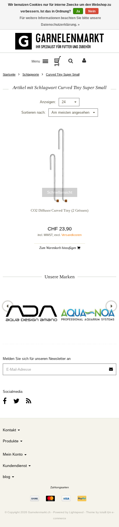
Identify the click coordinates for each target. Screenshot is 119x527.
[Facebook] (5, 401)
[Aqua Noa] (88, 314)
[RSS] (28, 401)
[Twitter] (16, 401)
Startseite (9, 74)
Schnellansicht (59, 192)
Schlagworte (30, 74)
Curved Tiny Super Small (62, 74)
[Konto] (84, 61)
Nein (91, 11)
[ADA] (31, 314)
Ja (78, 11)
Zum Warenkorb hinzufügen (58, 248)
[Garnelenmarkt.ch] (59, 41)
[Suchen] (71, 61)
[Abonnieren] (111, 367)
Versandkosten (71, 235)
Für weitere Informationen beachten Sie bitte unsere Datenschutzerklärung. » (60, 21)
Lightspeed (76, 512)
